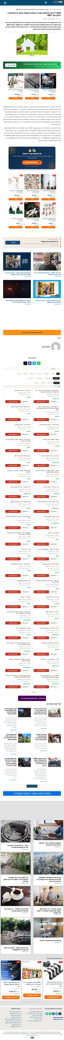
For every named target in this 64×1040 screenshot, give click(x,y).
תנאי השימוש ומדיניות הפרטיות (32, 1035)
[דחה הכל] (61, 1035)
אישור (32, 1037)
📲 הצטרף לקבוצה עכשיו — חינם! (32, 530)
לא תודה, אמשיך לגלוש (32, 534)
